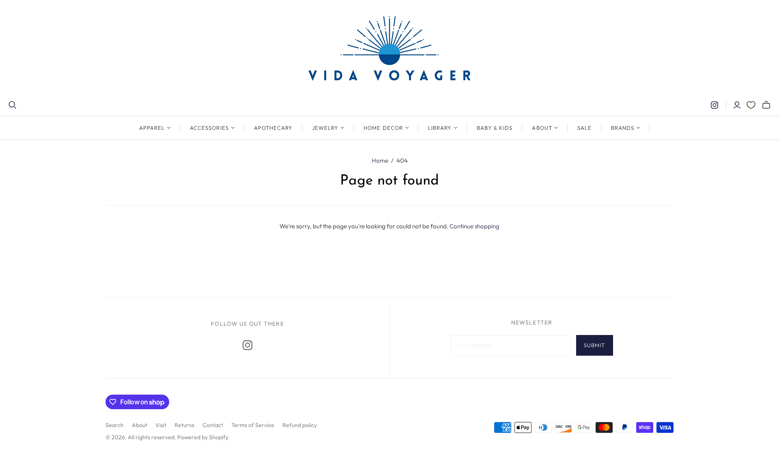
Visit (160, 425)
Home (380, 160)
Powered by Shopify (202, 437)
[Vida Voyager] (389, 50)
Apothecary (273, 128)
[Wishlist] (751, 105)
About (139, 425)
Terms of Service (252, 425)
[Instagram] (714, 105)
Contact (212, 425)
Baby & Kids (494, 128)
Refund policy (299, 425)
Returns (184, 425)
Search (114, 425)
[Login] (737, 105)
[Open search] (13, 105)
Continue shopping (474, 226)
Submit (594, 345)
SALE (584, 128)
